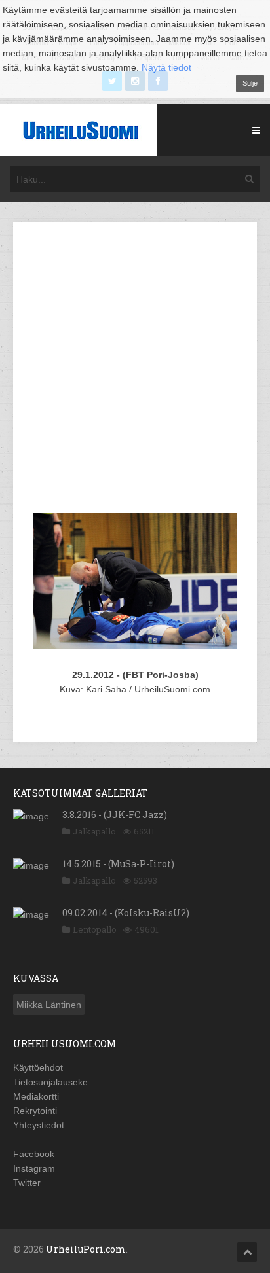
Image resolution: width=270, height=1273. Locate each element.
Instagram (34, 1168)
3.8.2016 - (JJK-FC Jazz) (114, 814)
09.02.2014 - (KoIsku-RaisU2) (125, 912)
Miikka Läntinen (48, 1004)
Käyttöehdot (38, 1067)
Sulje (250, 83)
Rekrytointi (35, 1110)
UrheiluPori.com (86, 1249)
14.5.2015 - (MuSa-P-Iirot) (118, 863)
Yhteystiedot (38, 1125)
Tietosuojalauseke (50, 1082)
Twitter (27, 1182)
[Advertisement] (135, 370)
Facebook (33, 1154)
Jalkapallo (94, 831)
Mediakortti (36, 1096)
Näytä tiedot (166, 67)
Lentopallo (95, 929)
